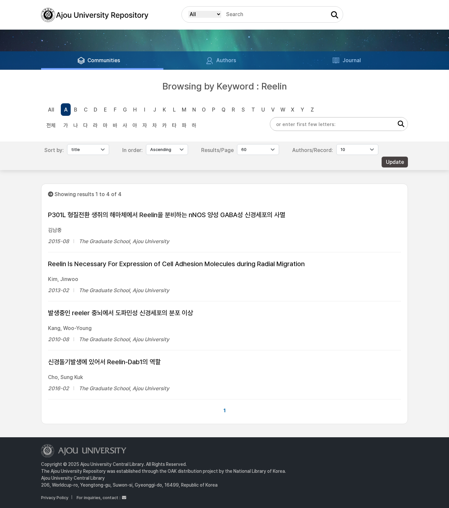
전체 (51, 125)
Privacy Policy (54, 497)
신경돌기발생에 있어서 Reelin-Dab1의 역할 (104, 362)
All (51, 110)
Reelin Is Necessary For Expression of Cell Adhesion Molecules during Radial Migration (176, 264)
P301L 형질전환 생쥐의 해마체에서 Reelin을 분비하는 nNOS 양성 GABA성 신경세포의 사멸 (166, 215)
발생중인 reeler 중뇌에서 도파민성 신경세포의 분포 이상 (120, 313)
